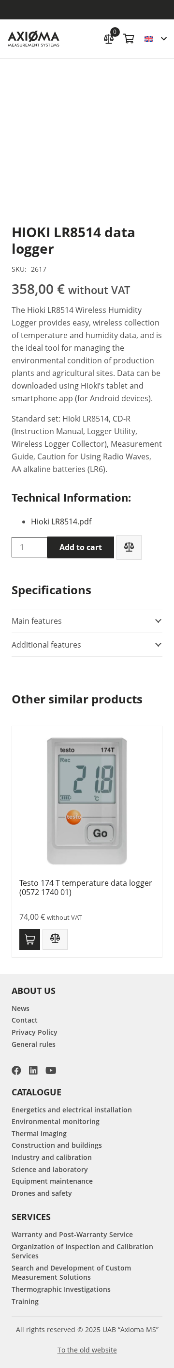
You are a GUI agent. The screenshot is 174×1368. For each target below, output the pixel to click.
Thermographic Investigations (61, 1289)
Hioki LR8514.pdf (61, 521)
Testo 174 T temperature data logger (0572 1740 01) (85, 887)
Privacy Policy (35, 1032)
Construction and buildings (57, 1145)
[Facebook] (16, 1070)
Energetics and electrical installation (72, 1109)
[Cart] (129, 39)
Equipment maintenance (52, 1181)
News (20, 1008)
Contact (25, 1020)
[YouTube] (51, 1070)
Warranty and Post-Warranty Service (72, 1234)
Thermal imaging (39, 1133)
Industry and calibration (52, 1157)
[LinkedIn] (33, 1070)
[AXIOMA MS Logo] (33, 39)
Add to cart (80, 547)
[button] (155, 39)
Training (25, 1301)
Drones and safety (42, 1193)
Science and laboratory (50, 1169)
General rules (34, 1044)
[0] (109, 38)
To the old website (87, 1349)
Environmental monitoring (56, 1121)
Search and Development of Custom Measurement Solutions (71, 1272)
